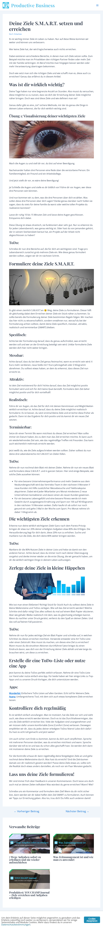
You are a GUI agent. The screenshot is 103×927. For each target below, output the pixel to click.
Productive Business (33, 5)
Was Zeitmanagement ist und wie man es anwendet (73, 858)
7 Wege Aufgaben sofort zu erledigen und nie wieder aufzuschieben (25, 859)
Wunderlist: (15, 693)
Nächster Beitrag (77, 811)
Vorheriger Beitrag (26, 811)
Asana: (12, 696)
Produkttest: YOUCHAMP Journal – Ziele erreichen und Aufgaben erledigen (29, 895)
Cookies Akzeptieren (92, 919)
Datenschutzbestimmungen (15, 924)
